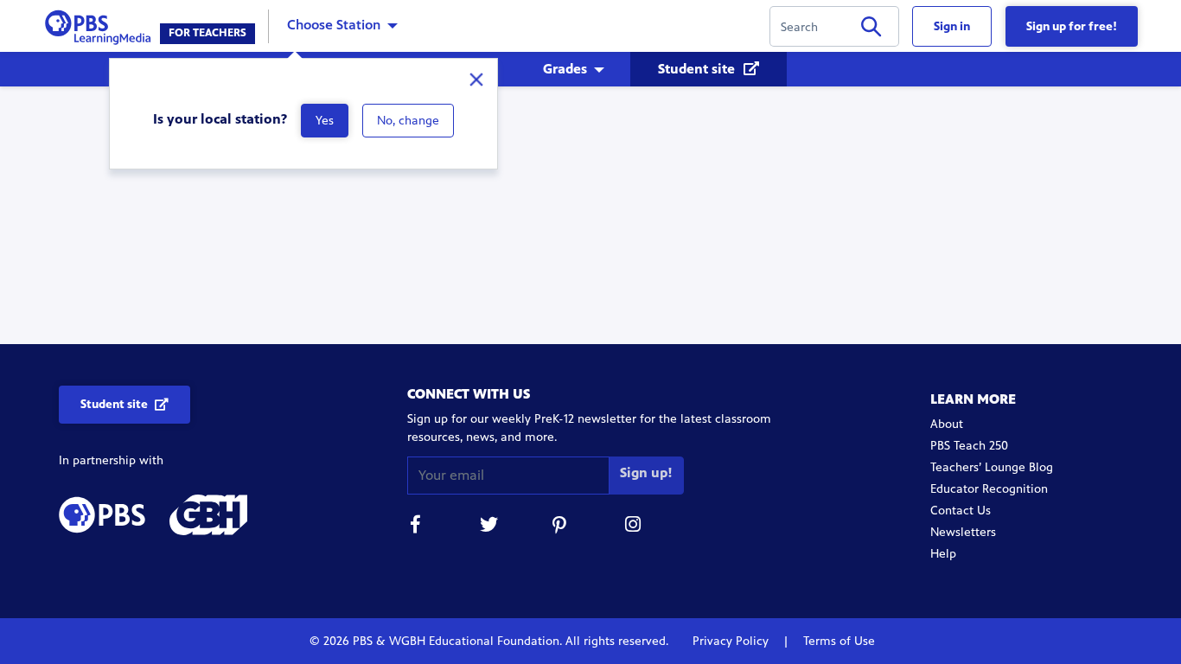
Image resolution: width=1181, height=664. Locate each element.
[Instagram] (633, 527)
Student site (698, 69)
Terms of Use (837, 641)
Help (943, 553)
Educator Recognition (989, 489)
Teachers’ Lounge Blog (991, 467)
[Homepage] (101, 24)
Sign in (952, 26)
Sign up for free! (1071, 26)
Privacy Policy (732, 641)
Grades (565, 69)
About (946, 424)
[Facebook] (416, 527)
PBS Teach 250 (969, 445)
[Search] (871, 30)
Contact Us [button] (960, 510)
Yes (325, 120)
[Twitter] (488, 527)
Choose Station (333, 24)
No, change (408, 120)
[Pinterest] (561, 527)
